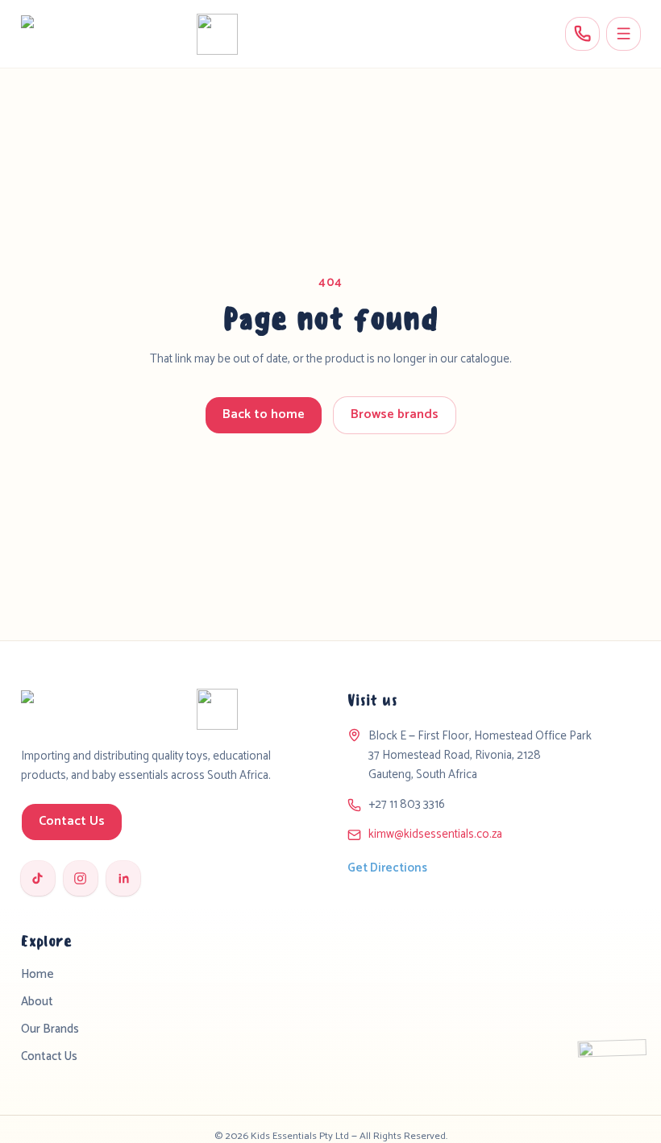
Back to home (263, 414)
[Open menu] (623, 34)
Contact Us (72, 821)
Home (37, 974)
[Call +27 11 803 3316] (582, 34)
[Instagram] (81, 878)
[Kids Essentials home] (129, 34)
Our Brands (50, 1029)
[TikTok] (38, 878)
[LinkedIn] (123, 878)
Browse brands (395, 414)
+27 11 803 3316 (406, 804)
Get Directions (387, 868)
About (37, 1002)
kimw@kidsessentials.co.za (435, 834)
